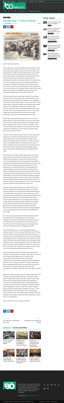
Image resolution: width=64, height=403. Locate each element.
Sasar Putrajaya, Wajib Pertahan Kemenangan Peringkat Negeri (53, 38)
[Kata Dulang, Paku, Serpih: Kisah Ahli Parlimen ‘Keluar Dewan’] (9, 353)
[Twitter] (58, 1)
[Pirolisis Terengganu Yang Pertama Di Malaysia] (9, 335)
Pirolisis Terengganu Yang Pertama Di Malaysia (8, 342)
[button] (59, 11)
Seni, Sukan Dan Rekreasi (34, 11)
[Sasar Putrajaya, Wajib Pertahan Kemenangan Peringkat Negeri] (45, 37)
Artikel (14, 11)
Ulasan (13, 15)
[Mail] (54, 1)
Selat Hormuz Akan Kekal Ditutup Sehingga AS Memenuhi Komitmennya (54, 30)
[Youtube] (60, 1)
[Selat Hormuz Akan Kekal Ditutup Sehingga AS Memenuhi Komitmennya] (45, 29)
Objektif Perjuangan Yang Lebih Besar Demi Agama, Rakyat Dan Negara (54, 47)
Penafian (48, 401)
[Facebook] (48, 1)
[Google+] (50, 1)
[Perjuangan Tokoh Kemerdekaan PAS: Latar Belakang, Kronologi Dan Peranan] (22, 335)
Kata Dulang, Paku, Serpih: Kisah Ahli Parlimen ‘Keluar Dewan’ (8, 359)
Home (5, 11)
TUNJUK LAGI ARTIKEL (19, 328)
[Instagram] (52, 1)
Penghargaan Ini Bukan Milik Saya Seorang (32, 321)
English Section (22, 11)
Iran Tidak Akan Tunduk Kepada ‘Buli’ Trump (11, 321)
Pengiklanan (31, 1)
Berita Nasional (51, 50)
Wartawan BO (8, 23)
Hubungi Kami (42, 1)
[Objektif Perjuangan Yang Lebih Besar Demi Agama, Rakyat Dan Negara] (45, 46)
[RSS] (56, 1)
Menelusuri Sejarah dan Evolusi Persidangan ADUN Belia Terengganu (34, 359)
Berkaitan (7, 328)
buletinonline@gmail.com (33, 395)
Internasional (50, 33)
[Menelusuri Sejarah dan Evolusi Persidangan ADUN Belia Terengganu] (35, 353)
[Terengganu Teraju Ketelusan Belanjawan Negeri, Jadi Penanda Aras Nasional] (22, 353)
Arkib (36, 1)
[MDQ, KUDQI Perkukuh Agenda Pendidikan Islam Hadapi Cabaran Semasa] (45, 54)
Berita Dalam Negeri (52, 41)
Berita (9, 11)
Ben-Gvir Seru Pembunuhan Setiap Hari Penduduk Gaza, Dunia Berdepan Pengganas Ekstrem (34, 343)
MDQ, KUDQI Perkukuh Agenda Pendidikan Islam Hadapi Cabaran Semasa (54, 55)
